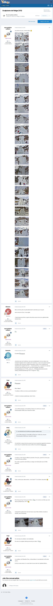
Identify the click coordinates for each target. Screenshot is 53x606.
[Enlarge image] (31, 30)
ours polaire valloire (12, 14)
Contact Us (27, 601)
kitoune (8, 306)
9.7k (9, 392)
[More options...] (49, 27)
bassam (8, 350)
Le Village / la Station (20, 16)
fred (8, 380)
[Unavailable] (22, 36)
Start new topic (32, 21)
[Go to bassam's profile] (8, 355)
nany (7, 427)
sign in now (32, 580)
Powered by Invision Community (26, 603)
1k (8, 318)
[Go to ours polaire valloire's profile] (3, 15)
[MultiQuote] (16, 301)
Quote (19, 301)
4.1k (9, 41)
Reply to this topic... (14, 585)
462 (9, 362)
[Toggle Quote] (16, 431)
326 (9, 439)
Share (37, 15)
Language (20, 601)
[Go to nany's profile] (8, 432)
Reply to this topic (44, 21)
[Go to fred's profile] (8, 385)
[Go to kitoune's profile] (8, 312)
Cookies (33, 601)
